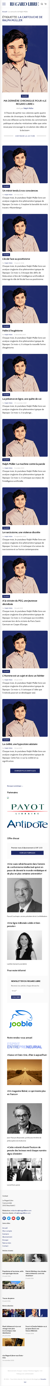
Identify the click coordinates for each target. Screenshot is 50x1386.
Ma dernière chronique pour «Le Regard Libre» (25, 102)
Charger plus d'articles (25, 771)
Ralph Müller (28, 108)
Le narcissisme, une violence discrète (21, 532)
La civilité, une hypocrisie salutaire (19, 744)
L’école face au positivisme (16, 258)
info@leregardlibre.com (22, 1213)
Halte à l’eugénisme (12, 330)
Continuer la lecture (25, 136)
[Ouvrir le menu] (4, 4)
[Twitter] (9, 1218)
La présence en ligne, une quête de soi (21, 398)
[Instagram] (23, 1218)
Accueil (4, 12)
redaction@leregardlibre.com (21, 1210)
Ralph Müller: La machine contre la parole (23, 463)
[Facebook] (4, 1218)
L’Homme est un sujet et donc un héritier (23, 675)
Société (24, 96)
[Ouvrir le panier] (45, 4)
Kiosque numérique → (15, 786)
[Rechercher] (41, 4)
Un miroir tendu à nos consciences (20, 190)
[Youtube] (13, 1218)
